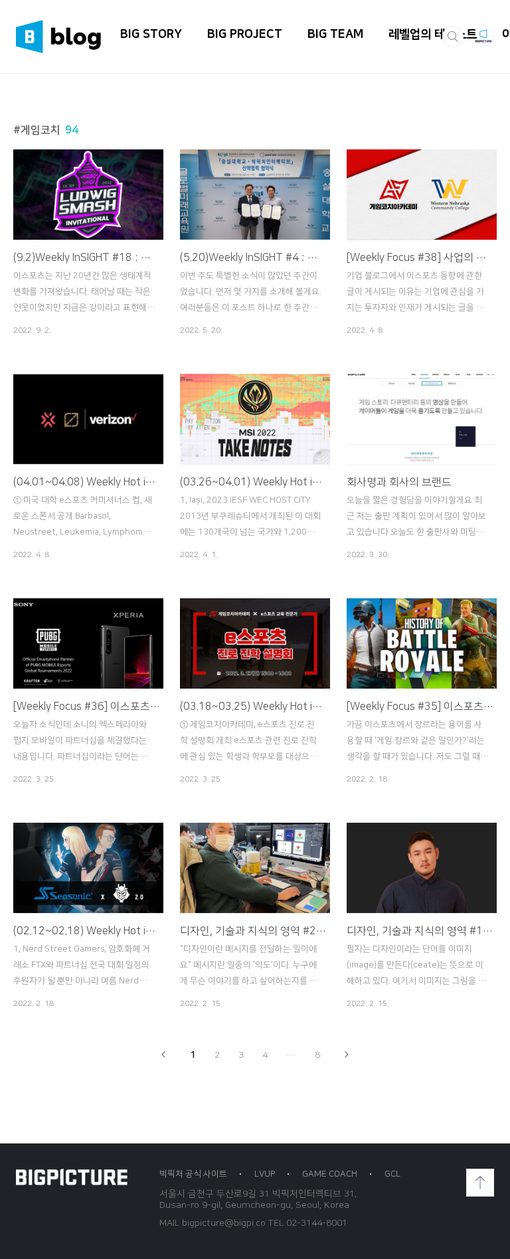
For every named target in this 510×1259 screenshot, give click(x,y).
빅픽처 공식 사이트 (193, 1174)
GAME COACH (329, 1174)
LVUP (264, 1174)
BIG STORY (151, 34)
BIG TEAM (335, 34)
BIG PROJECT (244, 34)
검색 (453, 36)
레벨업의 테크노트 (432, 34)
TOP (480, 1183)
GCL (392, 1174)
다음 (346, 1054)
